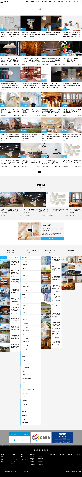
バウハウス (25, 272)
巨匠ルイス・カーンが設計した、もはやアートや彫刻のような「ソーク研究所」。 (15, 272)
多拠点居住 (25, 319)
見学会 (24, 371)
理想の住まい (25, 275)
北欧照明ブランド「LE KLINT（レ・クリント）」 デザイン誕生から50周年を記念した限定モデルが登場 (10, 85)
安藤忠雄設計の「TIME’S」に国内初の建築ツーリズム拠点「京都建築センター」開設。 (15, 291)
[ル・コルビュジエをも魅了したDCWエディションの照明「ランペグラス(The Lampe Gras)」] (51, 150)
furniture (6, 445)
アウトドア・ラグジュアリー (28, 389)
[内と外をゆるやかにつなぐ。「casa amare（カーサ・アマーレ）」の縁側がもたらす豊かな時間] (46, 306)
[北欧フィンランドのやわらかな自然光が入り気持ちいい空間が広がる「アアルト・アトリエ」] (71, 125)
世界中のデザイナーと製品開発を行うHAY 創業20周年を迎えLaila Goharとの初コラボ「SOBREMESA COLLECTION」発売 (72, 60)
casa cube (32, 456)
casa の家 (46, 225)
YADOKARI (25, 393)
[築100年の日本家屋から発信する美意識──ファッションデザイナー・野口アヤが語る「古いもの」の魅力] (46, 325)
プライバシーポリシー (18, 471)
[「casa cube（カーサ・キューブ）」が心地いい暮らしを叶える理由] (30, 150)
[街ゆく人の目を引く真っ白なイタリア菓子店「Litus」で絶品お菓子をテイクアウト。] (30, 99)
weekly (10, 257)
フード (24, 316)
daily (3, 257)
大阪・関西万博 (26, 367)
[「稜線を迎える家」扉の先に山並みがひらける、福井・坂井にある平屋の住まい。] (46, 279)
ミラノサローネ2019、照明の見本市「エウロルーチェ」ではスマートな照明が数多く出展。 (10, 162)
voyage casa (25, 415)
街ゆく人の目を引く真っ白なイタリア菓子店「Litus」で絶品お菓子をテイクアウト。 (31, 111)
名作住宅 (24, 268)
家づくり (24, 411)
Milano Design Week (27, 378)
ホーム (3, 471)
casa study (25, 422)
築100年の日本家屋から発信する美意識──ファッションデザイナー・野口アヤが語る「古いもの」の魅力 (56, 324)
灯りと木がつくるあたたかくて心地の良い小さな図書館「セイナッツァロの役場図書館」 (72, 111)
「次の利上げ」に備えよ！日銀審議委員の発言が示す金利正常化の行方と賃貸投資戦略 (56, 315)
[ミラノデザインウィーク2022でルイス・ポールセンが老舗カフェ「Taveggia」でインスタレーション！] (30, 74)
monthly (17, 257)
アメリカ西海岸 (26, 330)
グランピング (25, 338)
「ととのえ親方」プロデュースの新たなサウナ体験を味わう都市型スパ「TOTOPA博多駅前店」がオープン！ (56, 343)
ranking (41, 186)
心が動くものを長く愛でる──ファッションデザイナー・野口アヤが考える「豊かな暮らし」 (56, 296)
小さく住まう (25, 349)
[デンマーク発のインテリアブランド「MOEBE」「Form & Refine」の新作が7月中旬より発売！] (10, 23)
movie (23, 360)
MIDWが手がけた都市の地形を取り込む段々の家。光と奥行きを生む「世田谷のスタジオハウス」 (15, 337)
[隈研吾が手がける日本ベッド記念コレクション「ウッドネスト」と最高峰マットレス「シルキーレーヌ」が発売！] (46, 334)
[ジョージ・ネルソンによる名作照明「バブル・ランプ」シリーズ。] (71, 150)
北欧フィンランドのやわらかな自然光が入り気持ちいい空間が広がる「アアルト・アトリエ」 (72, 136)
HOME (27, 1)
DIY (23, 334)
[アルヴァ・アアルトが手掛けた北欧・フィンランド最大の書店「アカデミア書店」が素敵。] (51, 125)
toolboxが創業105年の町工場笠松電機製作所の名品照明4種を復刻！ (51, 33)
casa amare (32, 458)
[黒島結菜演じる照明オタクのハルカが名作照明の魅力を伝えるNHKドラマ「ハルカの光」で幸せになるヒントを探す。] (51, 99)
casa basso (32, 461)
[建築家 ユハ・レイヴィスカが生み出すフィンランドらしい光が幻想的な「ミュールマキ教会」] (10, 99)
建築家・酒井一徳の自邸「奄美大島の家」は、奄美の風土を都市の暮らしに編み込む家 (15, 328)
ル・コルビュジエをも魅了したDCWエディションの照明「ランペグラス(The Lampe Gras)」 (51, 162)
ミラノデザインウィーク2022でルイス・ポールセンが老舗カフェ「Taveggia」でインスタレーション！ (31, 85)
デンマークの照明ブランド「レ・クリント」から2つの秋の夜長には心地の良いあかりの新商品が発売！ (10, 60)
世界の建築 (3, 105)
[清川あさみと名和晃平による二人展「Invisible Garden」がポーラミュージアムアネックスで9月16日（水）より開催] (46, 260)
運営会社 (12, 471)
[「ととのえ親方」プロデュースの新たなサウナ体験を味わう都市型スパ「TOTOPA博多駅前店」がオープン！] (46, 344)
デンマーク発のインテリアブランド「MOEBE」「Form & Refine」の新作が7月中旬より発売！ (10, 34)
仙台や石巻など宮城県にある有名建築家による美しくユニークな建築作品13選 (15, 346)
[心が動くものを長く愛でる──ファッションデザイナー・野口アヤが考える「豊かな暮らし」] (46, 297)
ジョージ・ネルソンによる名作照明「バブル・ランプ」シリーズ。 (72, 161)
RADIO (24, 396)
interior (44, 1)
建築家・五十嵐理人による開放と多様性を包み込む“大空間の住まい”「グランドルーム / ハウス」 (15, 300)
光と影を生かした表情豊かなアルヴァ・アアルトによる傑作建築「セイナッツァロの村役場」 (10, 136)
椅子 (24, 308)
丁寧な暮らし (25, 323)
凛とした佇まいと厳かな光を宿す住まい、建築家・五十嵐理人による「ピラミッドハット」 (15, 318)
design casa (25, 419)
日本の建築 (25, 264)
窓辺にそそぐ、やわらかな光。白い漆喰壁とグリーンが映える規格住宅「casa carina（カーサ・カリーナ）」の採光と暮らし (56, 268)
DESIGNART (25, 382)
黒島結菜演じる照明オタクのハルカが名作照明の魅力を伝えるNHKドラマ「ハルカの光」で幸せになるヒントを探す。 (51, 111)
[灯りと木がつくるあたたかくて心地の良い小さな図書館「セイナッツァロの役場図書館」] (71, 99)
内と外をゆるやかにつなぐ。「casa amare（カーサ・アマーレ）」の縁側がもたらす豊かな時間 (56, 305)
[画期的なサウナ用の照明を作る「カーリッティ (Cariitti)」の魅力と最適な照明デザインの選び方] (51, 48)
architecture (35, 1)
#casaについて (7, 471)
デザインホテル (26, 286)
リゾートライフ (26, 341)
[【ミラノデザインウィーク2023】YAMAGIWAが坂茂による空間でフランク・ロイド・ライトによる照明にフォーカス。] (30, 48)
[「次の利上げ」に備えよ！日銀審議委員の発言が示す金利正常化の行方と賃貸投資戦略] (46, 316)
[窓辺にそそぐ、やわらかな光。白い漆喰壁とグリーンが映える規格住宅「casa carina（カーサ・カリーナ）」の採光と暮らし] (46, 269)
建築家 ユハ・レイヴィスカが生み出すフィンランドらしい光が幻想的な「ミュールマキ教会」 (10, 111)
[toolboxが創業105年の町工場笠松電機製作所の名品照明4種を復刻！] (51, 23)
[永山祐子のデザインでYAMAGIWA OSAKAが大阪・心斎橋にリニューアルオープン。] (71, 74)
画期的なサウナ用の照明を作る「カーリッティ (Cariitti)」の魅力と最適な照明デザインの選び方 (51, 60)
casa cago (40, 462)
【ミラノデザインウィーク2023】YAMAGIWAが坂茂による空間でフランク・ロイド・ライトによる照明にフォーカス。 (31, 60)
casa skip (40, 461)
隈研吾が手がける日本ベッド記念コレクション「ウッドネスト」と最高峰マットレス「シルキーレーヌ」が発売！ (56, 333)
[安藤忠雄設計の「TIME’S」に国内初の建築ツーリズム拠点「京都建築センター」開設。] (46, 288)
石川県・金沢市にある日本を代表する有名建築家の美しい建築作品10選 (15, 309)
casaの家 (32, 454)
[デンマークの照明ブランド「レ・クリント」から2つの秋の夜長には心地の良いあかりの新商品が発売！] (10, 48)
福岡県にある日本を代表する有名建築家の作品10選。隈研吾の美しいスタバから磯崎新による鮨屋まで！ (15, 263)
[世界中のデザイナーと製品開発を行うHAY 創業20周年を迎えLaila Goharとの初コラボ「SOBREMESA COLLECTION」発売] (71, 48)
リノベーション (25, 105)
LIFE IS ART (25, 353)
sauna (23, 294)
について (52, 238)
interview (24, 404)
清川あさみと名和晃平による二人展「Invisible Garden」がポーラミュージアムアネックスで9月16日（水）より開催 (56, 259)
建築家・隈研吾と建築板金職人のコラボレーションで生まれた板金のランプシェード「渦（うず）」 (31, 34)
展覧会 (24, 374)
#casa (73, 471)
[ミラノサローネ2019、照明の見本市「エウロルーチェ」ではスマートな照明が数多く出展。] (10, 150)
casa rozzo (40, 464)
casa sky (32, 462)
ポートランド (25, 327)
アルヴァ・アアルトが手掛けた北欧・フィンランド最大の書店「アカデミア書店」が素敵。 (51, 136)
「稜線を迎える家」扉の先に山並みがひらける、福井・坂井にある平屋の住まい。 (15, 281)
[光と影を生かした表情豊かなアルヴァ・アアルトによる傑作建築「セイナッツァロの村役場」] (10, 125)
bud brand (24, 400)
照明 (9, 445)
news (23, 408)
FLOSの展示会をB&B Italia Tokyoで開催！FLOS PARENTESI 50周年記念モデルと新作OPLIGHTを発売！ (51, 85)
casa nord (40, 459)
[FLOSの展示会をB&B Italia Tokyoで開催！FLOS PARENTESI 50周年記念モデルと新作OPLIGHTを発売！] (51, 74)
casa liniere (32, 459)
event (23, 364)
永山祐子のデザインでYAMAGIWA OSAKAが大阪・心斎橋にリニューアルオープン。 (71, 85)
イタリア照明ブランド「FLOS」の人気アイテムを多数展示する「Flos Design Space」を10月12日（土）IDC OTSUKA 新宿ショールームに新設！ (72, 34)
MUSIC (23, 356)
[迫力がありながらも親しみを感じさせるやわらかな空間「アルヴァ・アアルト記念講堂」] (30, 125)
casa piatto (32, 464)
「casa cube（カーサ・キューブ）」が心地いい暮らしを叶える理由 (31, 162)
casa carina (40, 458)
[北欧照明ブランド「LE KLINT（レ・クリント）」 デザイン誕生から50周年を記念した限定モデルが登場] (10, 74)
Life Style (52, 1)
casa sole (40, 456)
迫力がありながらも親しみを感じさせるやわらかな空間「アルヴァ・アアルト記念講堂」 (31, 136)
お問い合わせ (26, 471)
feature (60, 1)
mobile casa (40, 465)
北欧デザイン (25, 290)
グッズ (24, 301)
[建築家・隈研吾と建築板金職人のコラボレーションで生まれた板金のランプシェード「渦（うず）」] (30, 23)
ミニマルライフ (26, 345)
